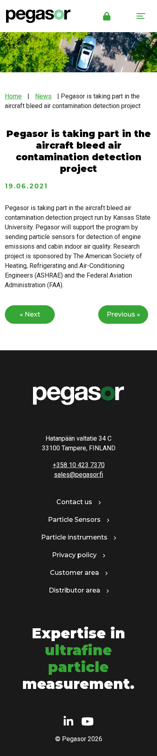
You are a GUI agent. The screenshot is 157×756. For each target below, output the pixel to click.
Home (13, 96)
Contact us (74, 502)
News (43, 96)
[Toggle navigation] (141, 16)
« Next (30, 314)
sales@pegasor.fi (78, 474)
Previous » (123, 314)
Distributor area (74, 590)
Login (107, 16)
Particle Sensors (74, 519)
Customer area (74, 572)
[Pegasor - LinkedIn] (68, 722)
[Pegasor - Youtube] (87, 722)
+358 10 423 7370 (79, 465)
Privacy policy (74, 555)
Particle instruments (74, 537)
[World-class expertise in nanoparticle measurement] (35, 16)
